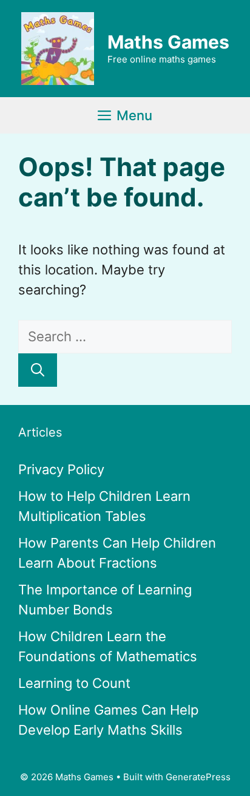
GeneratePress (198, 777)
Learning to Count (74, 683)
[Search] (37, 370)
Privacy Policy (61, 469)
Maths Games (168, 42)
